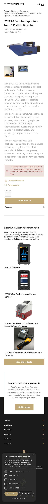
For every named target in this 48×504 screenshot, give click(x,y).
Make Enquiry (24, 201)
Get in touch (24, 407)
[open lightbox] (23, 47)
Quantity (8, 190)
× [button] (33, 455)
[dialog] (19, 477)
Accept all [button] (11, 494)
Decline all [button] (26, 494)
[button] (42, 4)
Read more (20, 467)
